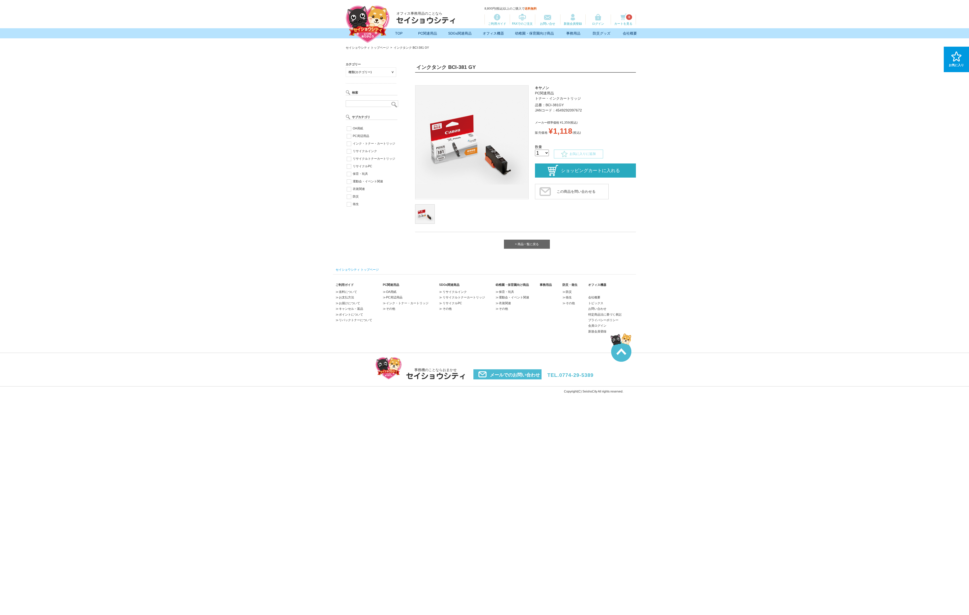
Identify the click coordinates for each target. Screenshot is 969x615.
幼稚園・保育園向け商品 (534, 33)
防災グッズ (601, 33)
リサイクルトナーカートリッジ (374, 158)
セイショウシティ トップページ (367, 47)
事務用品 (573, 33)
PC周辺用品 (361, 136)
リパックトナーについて (355, 320)
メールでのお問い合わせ (515, 374)
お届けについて (349, 303)
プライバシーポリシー (603, 320)
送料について (348, 292)
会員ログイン (597, 325)
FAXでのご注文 (522, 23)
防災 (356, 196)
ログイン (598, 23)
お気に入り (956, 65)
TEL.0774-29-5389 (570, 375)
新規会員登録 (573, 23)
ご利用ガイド (497, 23)
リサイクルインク (365, 151)
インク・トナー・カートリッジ (374, 143)
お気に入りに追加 (582, 154)
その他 (390, 309)
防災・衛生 (570, 285)
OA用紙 (358, 128)
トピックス (595, 303)
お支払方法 (346, 297)
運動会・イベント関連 (368, 181)
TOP (398, 33)
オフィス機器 (493, 33)
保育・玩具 (360, 174)
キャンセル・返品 (351, 309)
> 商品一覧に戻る (527, 244)
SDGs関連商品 (460, 33)
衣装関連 (359, 189)
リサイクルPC (362, 166)
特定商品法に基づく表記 (605, 314)
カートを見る (623, 20)
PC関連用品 (427, 33)
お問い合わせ (597, 309)
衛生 (356, 204)
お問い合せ (547, 23)
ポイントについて (351, 314)
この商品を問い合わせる (576, 191)
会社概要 (630, 33)
